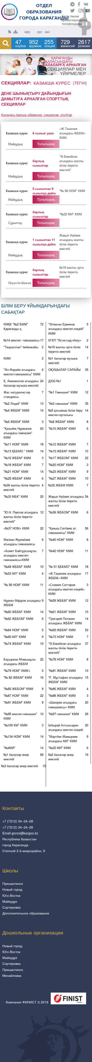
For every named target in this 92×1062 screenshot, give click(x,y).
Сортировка (11, 907)
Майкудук (9, 901)
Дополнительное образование (25, 913)
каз (47, 31)
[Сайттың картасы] (15, 31)
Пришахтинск (12, 883)
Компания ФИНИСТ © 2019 (27, 1002)
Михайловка (11, 975)
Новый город (12, 889)
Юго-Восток (11, 895)
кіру (27, 31)
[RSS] (9, 31)
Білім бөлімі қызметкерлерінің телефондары (74, 20)
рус (39, 31)
